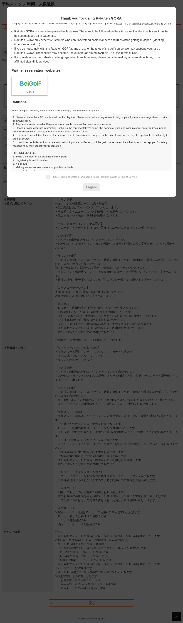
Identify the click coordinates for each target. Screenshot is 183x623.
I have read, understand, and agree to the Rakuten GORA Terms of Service (94, 176)
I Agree (91, 187)
